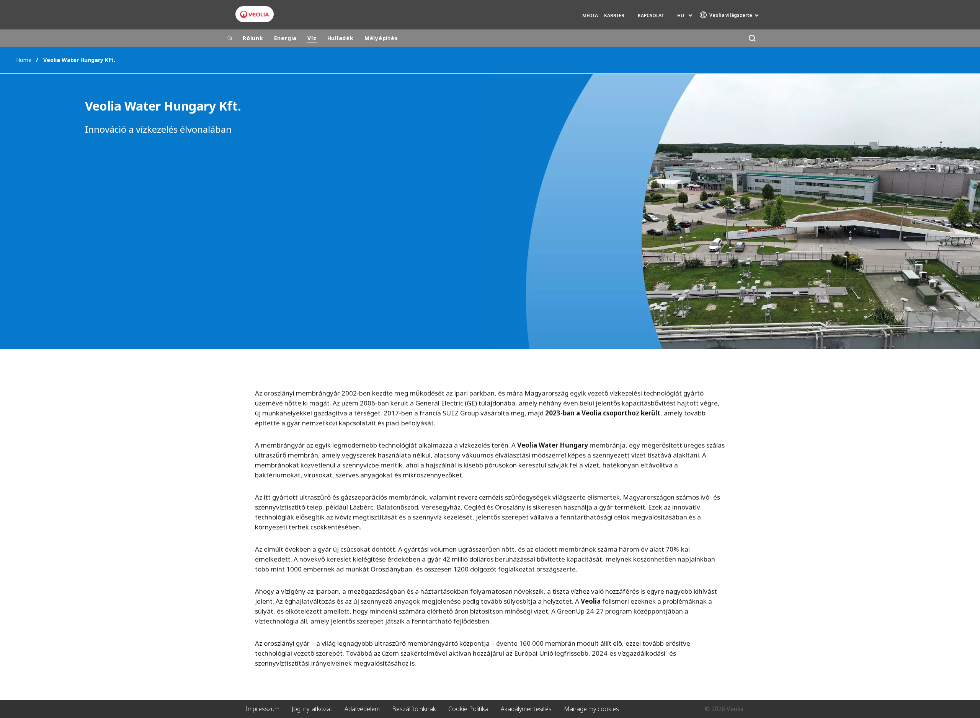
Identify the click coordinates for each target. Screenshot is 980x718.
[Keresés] (752, 38)
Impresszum (262, 709)
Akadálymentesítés (526, 709)
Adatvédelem (362, 709)
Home (23, 59)
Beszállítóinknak (414, 709)
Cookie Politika (468, 709)
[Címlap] (229, 38)
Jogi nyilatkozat (312, 709)
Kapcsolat (651, 15)
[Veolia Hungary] (254, 14)
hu (680, 15)
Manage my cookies (591, 709)
